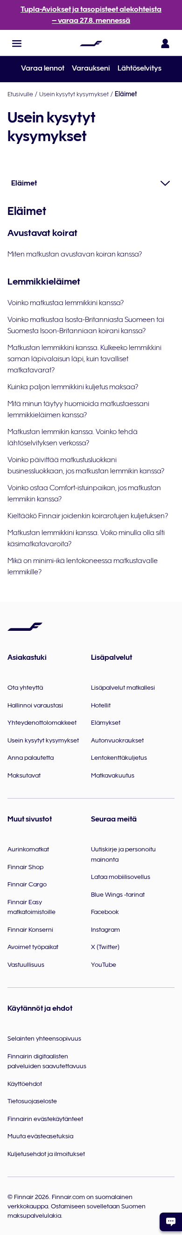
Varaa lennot (42, 68)
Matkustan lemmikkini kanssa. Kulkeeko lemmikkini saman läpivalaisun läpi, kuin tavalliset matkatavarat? (84, 358)
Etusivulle (20, 94)
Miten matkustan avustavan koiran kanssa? (74, 254)
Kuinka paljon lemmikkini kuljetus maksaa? (72, 387)
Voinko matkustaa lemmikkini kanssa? (65, 303)
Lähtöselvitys (139, 68)
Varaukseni (91, 68)
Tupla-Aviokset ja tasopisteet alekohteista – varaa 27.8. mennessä (91, 15)
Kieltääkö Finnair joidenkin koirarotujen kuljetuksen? (87, 516)
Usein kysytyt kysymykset (74, 94)
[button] (16, 43)
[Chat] (171, 1222)
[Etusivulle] (91, 43)
